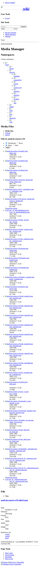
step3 (7, 538)
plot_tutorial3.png (15, 317)
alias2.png (12, 162)
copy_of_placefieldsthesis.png (19, 212)
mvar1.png (13, 288)
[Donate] (4, 562)
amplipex (17, 76)
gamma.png (13, 269)
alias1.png (12, 153)
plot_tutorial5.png (15, 336)
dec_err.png (13, 222)
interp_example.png (16, 279)
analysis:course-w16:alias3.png (14, 500)
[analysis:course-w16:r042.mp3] (16, 382)
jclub (11, 110)
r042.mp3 (12, 384)
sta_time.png (13, 432)
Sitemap (8, 36)
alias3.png (12, 172)
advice (11, 68)
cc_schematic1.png (15, 191)
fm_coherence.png (15, 241)
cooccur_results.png (16, 201)
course (16, 84)
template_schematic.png (17, 451)
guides (11, 107)
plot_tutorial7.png (15, 355)
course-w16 (18, 88)
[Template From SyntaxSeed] (11, 564)
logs (10, 114)
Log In (7, 18)
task (15, 103)
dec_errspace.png (15, 231)
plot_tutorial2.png (15, 308)
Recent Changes (10, 33)
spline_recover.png (15, 422)
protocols (12, 118)
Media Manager (10, 34)
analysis (12, 72)
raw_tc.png (13, 393)
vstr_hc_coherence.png (17, 460)
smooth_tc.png (14, 403)
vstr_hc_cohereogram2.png (18, 481)
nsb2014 (16, 91)
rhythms (16, 99)
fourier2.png (13, 260)
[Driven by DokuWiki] (16, 562)
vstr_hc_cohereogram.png (18, 470)
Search (23, 26)
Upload (7, 133)
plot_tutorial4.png (15, 327)
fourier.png (13, 250)
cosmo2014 (17, 80)
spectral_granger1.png (16, 413)
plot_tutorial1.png (15, 298)
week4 (7, 534)
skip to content (10, 2)
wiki (10, 122)
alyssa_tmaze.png (15, 182)
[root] (7, 65)
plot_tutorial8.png (15, 365)
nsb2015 (16, 95)
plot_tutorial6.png (15, 346)
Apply (7, 147)
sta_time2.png (14, 441)
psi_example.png (15, 374)
